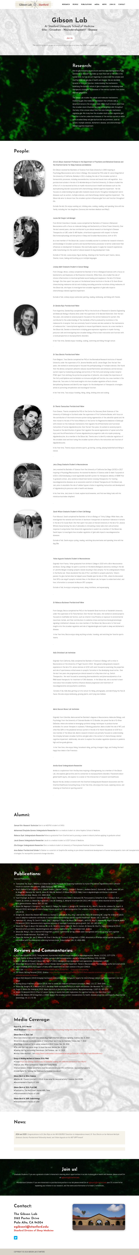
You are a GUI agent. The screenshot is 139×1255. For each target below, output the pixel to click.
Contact (121, 4)
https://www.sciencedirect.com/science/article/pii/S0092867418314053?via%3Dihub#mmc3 (68, 1053)
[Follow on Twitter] (15, 1237)
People (75, 4)
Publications (86, 4)
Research (66, 4)
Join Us (112, 4)
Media (97, 4)
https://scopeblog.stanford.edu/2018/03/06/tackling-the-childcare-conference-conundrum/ (53, 1061)
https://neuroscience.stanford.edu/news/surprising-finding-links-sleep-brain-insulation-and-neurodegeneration (66, 1029)
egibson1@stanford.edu (70, 1177)
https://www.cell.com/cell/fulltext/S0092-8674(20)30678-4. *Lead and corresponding (56, 969)
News (104, 4)
